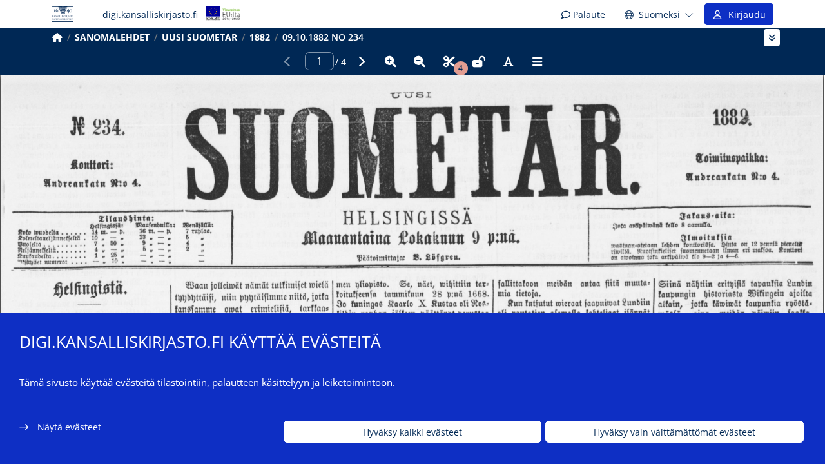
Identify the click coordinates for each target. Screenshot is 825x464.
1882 (259, 37)
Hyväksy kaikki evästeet (412, 432)
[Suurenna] (390, 61)
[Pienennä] (419, 61)
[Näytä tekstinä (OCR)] (508, 61)
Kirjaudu (744, 14)
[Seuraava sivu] (361, 61)
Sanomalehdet (112, 37)
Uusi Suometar (199, 37)
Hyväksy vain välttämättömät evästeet (674, 432)
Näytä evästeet (69, 427)
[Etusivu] (57, 37)
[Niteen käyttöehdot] (479, 61)
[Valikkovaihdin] (772, 37)
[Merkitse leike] (449, 61)
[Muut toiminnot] (537, 61)
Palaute (587, 14)
